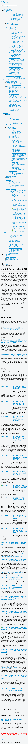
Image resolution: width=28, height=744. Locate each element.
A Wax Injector (12, 22)
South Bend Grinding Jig (15, 105)
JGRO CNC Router (10, 127)
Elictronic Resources (14, 186)
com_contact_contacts (17, 32)
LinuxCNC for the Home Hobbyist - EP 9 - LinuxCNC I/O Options (20, 517)
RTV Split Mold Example (18, 49)
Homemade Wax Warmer (18, 45)
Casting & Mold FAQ (17, 74)
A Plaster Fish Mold (16, 54)
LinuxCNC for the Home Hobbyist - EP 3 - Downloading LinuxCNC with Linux (19, 418)
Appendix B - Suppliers (14, 70)
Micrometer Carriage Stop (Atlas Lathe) (18, 100)
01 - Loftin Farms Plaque (17, 173)
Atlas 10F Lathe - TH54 (11, 81)
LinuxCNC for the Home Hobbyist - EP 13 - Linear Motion (18, 578)
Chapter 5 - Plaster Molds (15, 52)
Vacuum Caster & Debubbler (18, 36)
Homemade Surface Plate (15, 26)
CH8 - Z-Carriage (16, 150)
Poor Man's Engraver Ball (18, 44)
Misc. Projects (6, 254)
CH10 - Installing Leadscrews (19, 153)
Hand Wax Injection (13, 24)
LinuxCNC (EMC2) (11, 176)
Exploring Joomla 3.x (11, 189)
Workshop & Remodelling (12, 259)
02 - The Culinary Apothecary (19, 174)
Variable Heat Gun (16, 37)
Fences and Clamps (16, 165)
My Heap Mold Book (11, 27)
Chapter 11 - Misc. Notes (15, 67)
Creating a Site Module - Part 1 (19, 212)
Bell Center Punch (13, 90)
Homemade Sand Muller (17, 46)
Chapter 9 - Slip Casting (14, 61)
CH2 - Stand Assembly (17, 142)
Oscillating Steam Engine (15, 99)
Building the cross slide (17, 15)
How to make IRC (16, 31)
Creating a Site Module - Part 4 (19, 216)
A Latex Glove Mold (17, 56)
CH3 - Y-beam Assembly (17, 144)
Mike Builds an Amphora (12, 239)
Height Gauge (12, 95)
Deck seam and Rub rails (15, 236)
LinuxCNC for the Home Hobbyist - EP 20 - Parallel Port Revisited (18, 689)
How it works (12, 183)
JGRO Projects (12, 136)
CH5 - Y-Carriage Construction (19, 146)
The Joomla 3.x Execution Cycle (19, 228)
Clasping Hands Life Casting (18, 51)
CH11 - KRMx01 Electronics (18, 155)
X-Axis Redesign (16, 131)
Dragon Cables (15, 167)
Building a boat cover (14, 237)
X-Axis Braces (15, 163)
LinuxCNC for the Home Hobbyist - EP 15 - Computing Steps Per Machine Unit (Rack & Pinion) (14, 598)
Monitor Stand (15, 168)
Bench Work (9, 124)
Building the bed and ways (18, 14)
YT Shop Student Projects (15, 83)
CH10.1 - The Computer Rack (19, 154)
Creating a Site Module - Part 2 (19, 213)
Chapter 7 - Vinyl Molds (14, 58)
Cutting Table (15, 162)
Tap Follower (12, 92)
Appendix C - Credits (14, 72)
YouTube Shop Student (11, 82)
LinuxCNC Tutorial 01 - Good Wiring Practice (17, 328)
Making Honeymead (11, 257)
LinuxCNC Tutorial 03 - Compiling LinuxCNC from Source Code (18, 355)
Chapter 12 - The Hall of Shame (16, 68)
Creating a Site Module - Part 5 (19, 217)
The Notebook (9, 23)
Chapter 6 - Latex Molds (14, 55)
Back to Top (3, 739)
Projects (8, 11)
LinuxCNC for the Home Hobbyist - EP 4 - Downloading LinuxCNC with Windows (19, 438)
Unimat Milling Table (14, 110)
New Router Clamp (16, 132)
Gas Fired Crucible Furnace (15, 19)
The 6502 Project (13, 181)
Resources (8, 177)
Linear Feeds (15, 121)
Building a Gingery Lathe (15, 13)
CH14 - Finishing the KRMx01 (19, 159)
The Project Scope (16, 182)
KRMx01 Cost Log (13, 171)
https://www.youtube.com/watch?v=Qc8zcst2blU (12, 553)
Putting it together (13, 245)
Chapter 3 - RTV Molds (14, 47)
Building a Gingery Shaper (15, 18)
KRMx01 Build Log (14, 140)
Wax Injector (15, 35)
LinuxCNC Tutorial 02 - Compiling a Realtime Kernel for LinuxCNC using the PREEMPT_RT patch (14, 341)
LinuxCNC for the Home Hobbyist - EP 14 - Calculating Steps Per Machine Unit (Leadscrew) (14, 587)
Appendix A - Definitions (15, 69)
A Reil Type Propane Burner (18, 40)
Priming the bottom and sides (15, 249)
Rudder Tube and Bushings (15, 235)
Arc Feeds (14, 122)
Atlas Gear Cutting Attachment (16, 106)
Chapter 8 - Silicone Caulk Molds (16, 59)
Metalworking (6, 79)
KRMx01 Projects (13, 172)
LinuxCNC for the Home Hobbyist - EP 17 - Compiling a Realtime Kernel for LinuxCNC (14, 628)
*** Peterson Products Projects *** (17, 87)
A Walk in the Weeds (14, 225)
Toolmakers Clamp (13, 88)
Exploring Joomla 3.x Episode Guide (17, 190)
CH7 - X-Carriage (16, 149)
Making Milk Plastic (11, 258)
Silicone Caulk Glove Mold (18, 60)
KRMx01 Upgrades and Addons (16, 160)
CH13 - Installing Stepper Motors (19, 158)
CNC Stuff (5, 113)
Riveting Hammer (13, 104)
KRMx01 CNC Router (11, 139)
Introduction (12, 28)
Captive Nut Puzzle (16, 85)
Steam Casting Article (17, 65)
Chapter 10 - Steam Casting (15, 63)
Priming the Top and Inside (15, 251)
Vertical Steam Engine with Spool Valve (18, 97)
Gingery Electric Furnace (15, 20)
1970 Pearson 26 (10, 234)
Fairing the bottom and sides (15, 248)
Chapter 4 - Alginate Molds (15, 50)
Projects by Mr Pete (10, 86)
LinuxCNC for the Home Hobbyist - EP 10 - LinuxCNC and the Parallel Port (20, 530)
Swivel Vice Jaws (13, 103)
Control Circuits (15, 117)
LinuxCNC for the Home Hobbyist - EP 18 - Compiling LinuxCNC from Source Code (14, 651)
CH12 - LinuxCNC (16, 156)
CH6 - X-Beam (15, 148)
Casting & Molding (7, 10)
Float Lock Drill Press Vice (15, 96)
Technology (6, 178)
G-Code (11, 118)
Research (8, 114)
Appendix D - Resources (14, 73)
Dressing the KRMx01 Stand (18, 169)
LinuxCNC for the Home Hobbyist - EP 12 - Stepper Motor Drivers (18, 560)
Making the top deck (14, 240)
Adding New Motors (17, 135)
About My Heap (7, 9)
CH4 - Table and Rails (17, 145)
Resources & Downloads (12, 112)
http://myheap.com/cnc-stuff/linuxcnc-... (10, 667)
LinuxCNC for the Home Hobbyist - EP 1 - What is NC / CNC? (19, 387)
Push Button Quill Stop (14, 109)
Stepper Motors (12, 115)
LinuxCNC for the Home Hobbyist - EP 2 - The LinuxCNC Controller (19, 403)
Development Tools (13, 191)
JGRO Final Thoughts (14, 137)
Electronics (8, 180)
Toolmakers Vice (13, 91)
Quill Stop (11, 108)
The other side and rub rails (15, 246)
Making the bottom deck (14, 241)
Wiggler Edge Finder (14, 94)
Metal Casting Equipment (15, 77)
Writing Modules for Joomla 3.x (16, 210)
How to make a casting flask (18, 78)
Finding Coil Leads (13, 126)
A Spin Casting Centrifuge (18, 38)
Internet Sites (15, 187)
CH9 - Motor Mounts (17, 151)
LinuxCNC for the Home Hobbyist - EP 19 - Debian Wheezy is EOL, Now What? (14, 677)
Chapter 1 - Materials (14, 29)
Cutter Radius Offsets (17, 123)
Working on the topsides (14, 250)
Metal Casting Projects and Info (13, 76)
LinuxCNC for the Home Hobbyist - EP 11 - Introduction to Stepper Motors (14, 543)
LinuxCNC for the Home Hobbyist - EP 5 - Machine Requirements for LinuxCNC (20, 457)
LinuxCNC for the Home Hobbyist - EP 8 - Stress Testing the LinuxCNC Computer (19, 499)
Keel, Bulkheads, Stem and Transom (17, 243)
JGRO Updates (12, 130)
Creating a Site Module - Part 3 (19, 214)
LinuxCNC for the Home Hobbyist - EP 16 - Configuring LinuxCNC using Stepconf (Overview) (14, 612)
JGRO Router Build (13, 128)
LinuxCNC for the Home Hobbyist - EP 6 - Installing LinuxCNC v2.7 (20, 473)
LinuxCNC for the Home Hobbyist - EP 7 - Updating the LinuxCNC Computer (20, 486)
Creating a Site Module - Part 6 (19, 218)
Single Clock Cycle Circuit (18, 185)
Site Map (5, 260)
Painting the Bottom (13, 253)
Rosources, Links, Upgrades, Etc (19, 17)
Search (2, 4)
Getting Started (15, 119)
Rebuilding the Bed (16, 133)
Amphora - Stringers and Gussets (16, 244)
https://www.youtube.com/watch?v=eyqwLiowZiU (12, 556)
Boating (5, 232)
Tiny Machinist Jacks (14, 101)
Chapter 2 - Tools (13, 33)
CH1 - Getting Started (17, 141)
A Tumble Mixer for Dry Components (17, 42)
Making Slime (9, 255)
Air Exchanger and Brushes (18, 164)
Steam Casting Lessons (17, 64)
